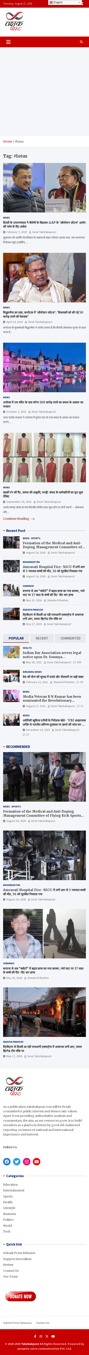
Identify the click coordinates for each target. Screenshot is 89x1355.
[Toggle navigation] (8, 42)
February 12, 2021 (37, 682)
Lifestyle (9, 1208)
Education (10, 1184)
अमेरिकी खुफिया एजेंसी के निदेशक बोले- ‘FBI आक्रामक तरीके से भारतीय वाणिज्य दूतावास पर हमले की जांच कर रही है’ (54, 724)
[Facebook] (35, 1336)
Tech (6, 1231)
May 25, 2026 (34, 600)
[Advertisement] (44, 91)
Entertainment (13, 1190)
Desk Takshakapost (44, 232)
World (7, 1226)
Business (9, 1214)
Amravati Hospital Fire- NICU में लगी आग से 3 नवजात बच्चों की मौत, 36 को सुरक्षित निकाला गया (54, 569)
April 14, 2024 (14, 322)
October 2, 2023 (16, 412)
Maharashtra (31, 561)
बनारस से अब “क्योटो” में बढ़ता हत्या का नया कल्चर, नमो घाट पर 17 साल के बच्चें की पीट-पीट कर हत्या (53, 593)
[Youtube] (53, 1336)
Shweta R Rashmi (57, 600)
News (6, 217)
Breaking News (32, 671)
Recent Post (15, 530)
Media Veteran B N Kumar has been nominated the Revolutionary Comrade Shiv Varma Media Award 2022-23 (52, 703)
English (58, 2)
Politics (8, 1220)
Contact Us (11, 1271)
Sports (35, 538)
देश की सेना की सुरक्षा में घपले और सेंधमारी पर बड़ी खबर (53, 677)
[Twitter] (47, 1336)
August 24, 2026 (36, 552)
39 (81, 682)
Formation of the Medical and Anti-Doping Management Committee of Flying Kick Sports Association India (53, 547)
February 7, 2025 (16, 232)
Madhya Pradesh (33, 609)
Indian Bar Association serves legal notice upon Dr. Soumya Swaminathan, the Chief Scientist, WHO (52, 659)
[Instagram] (41, 1336)
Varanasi (28, 585)
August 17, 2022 (36, 706)
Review (8, 1265)
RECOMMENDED (18, 746)
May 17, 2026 (34, 624)
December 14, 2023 (38, 730)
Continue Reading (16, 519)
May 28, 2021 (34, 662)
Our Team (10, 1276)
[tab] (16, 638)
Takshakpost (30, 1344)
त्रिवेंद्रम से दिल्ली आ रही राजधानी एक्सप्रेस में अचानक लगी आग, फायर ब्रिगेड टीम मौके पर (53, 617)
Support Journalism (17, 1259)
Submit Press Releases (19, 1253)
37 (82, 706)
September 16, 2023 (18, 502)
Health (27, 647)
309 (79, 662)
